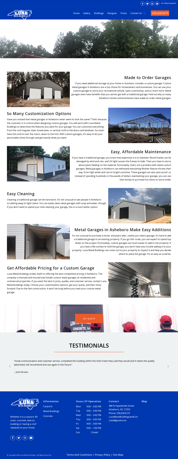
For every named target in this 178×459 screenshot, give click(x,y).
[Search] (144, 13)
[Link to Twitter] (147, 3)
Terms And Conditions (79, 454)
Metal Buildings (51, 411)
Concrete (48, 416)
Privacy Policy (102, 454)
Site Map (118, 454)
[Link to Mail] (157, 3)
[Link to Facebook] (142, 3)
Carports (47, 406)
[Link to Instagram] (152, 3)
